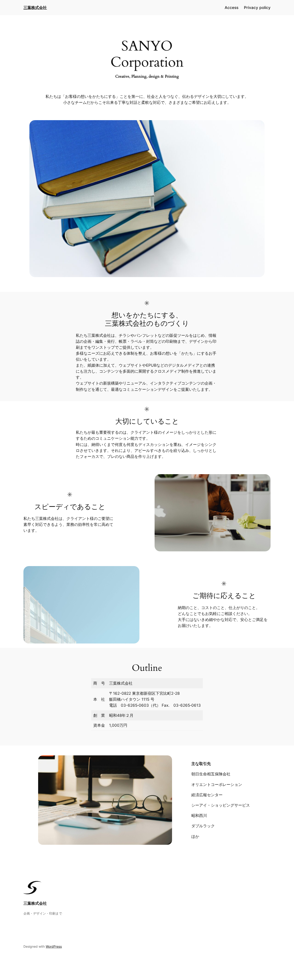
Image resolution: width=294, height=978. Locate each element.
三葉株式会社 (35, 903)
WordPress (54, 946)
